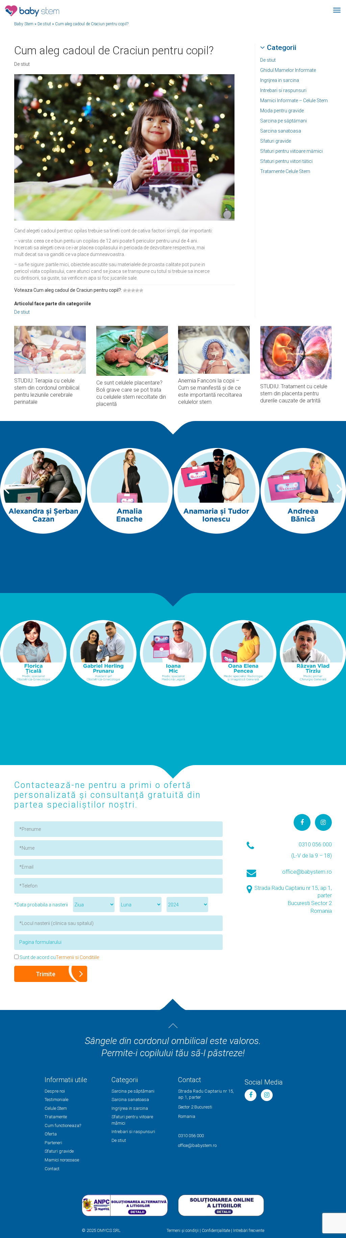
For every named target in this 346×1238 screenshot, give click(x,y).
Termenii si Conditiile (77, 957)
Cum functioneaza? (63, 1125)
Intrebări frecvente (248, 1230)
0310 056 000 (315, 844)
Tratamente (56, 1116)
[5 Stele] (141, 290)
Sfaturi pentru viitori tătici (286, 161)
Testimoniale (56, 1099)
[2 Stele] (129, 290)
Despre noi (55, 1091)
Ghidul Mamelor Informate (288, 70)
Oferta (51, 1133)
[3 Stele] (133, 290)
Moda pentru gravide (282, 110)
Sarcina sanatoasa (280, 131)
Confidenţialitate (216, 1230)
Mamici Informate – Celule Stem (294, 100)
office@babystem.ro (307, 872)
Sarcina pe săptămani (283, 120)
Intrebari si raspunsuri (283, 90)
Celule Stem (56, 1108)
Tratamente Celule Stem (285, 171)
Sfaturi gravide (275, 141)
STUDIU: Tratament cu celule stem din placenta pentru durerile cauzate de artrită (293, 393)
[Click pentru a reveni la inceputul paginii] (173, 1025)
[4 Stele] (137, 290)
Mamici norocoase (62, 1159)
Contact (52, 1168)
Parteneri (53, 1142)
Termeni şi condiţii (183, 1230)
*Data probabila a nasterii (41, 904)
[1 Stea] (125, 290)
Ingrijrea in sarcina (279, 80)
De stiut (268, 60)
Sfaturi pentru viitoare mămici (291, 151)
